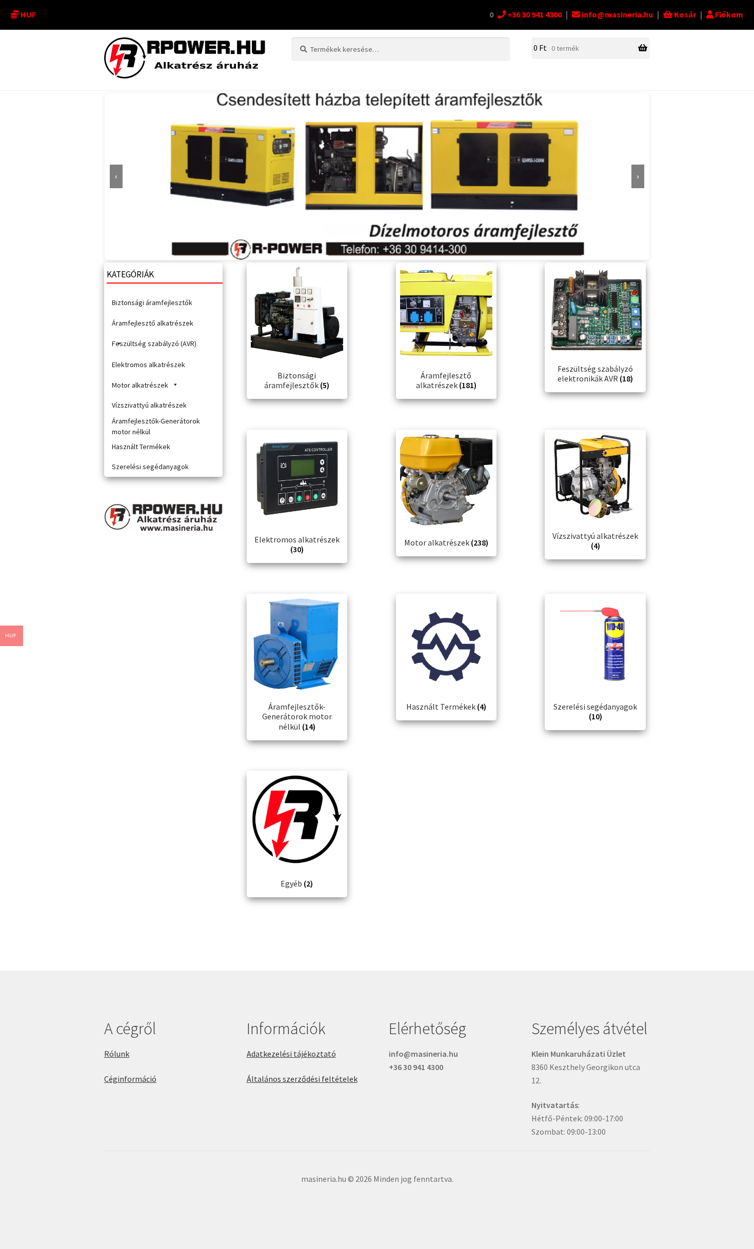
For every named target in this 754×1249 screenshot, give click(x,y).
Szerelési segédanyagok (150, 466)
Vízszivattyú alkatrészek (149, 405)
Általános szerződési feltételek (302, 1079)
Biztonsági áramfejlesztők (152, 302)
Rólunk (116, 1054)
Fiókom (728, 14)
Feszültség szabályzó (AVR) (154, 343)
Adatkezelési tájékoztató (291, 1054)
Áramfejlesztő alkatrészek (152, 323)
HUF (28, 14)
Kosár (684, 14)
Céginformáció (130, 1079)
